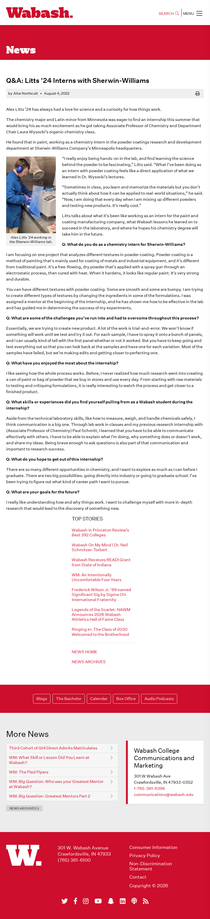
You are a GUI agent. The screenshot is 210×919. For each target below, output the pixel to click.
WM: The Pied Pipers (28, 772)
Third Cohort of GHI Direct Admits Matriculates (53, 748)
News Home (84, 651)
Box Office (126, 698)
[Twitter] (64, 901)
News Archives (89, 661)
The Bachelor (68, 698)
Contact (137, 877)
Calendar (99, 698)
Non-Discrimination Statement (150, 866)
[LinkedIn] (122, 901)
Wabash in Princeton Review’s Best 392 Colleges (100, 532)
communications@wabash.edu (163, 794)
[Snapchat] (111, 901)
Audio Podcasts (159, 698)
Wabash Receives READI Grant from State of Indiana (101, 562)
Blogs (41, 698)
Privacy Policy (144, 855)
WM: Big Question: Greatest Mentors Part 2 (49, 796)
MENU (188, 13)
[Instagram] (86, 901)
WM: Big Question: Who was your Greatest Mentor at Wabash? (56, 784)
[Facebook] (75, 901)
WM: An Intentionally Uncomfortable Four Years (96, 577)
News (21, 51)
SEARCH (166, 13)
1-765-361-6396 (149, 788)
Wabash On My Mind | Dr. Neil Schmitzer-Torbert (100, 547)
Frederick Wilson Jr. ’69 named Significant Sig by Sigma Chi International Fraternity (101, 594)
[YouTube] (98, 901)
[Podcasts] (134, 901)
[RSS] (146, 901)
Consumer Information (153, 847)
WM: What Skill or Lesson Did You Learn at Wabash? (49, 760)
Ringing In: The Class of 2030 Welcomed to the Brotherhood (100, 632)
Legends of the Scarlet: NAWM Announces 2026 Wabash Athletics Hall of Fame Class (101, 614)
